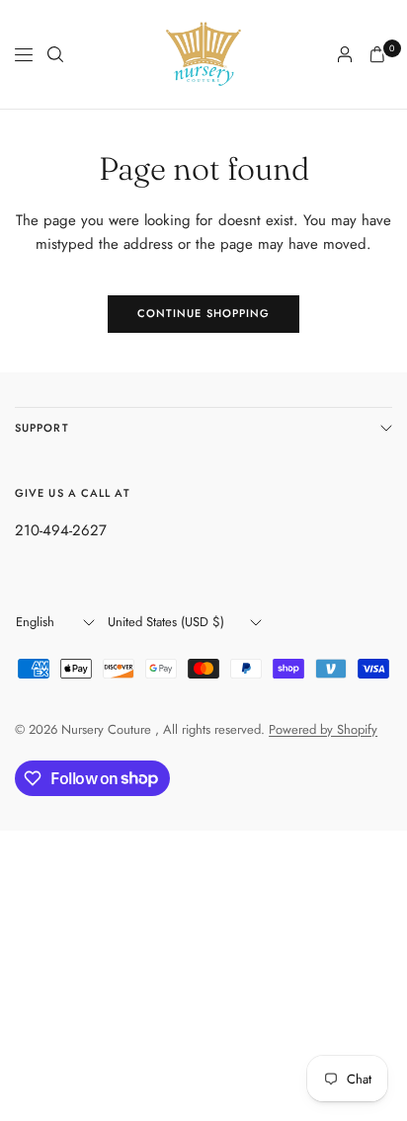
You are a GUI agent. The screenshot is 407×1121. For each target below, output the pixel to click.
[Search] (55, 54)
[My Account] (345, 54)
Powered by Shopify (323, 729)
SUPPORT (42, 428)
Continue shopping (204, 313)
